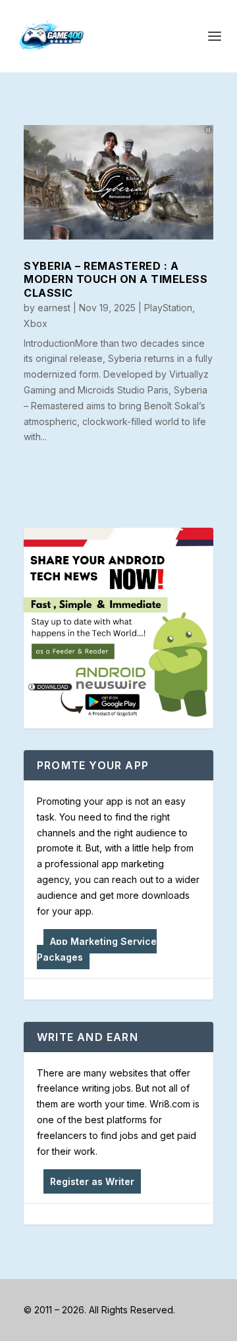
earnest (54, 307)
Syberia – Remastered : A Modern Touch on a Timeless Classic (115, 279)
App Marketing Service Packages (97, 949)
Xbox (35, 323)
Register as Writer (92, 1181)
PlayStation (168, 307)
